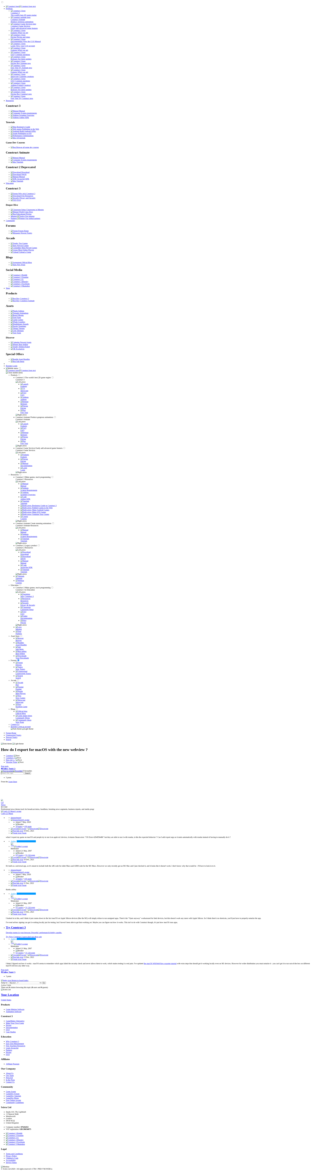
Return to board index (19, 980)
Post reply (5, 766)
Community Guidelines (15, 1102)
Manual (22, 111)
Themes (21, 328)
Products (9, 9)
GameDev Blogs (12, 1098)
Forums (14, 660)
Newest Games (22, 246)
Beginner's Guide (23, 127)
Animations (23, 313)
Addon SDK (24, 117)
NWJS (23, 174)
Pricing (8, 1025)
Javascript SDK (23, 179)
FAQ (19, 200)
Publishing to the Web (30, 129)
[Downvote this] (38, 829)
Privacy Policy (11, 1156)
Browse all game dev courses (27, 147)
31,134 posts (30, 855)
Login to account (24, 727)
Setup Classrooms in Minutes (32, 210)
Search (8, 740)
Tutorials (19, 162)
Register (9, 366)
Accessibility (11, 1160)
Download (25, 172)
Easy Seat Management (15, 1044)
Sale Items (20, 361)
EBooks (20, 315)
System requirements (28, 113)
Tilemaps (20, 331)
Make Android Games (40, 510)
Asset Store (15, 636)
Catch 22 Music (7, 814)
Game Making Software (15, 1009)
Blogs (13, 709)
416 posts (28, 826)
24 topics (19, 826)
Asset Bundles (24, 359)
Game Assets (11, 1092)
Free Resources (27, 196)
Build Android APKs (27, 131)
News (3, 805)
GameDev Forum (12, 1094)
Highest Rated (24, 347)
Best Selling (23, 345)
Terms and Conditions (14, 1154)
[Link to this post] (17, 831)
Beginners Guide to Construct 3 (44, 506)
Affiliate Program (12, 1064)
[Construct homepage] (21, 6)
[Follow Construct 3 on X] (17, 279)
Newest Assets (25, 342)
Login (15, 366)
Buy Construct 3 (22, 298)
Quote (23, 833)
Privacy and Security (27, 198)
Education (10, 183)
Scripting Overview (26, 115)
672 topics (20, 855)
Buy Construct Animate (25, 301)
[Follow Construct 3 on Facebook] (20, 284)
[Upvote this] (18, 829)
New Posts (20, 265)
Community (10, 221)
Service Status (11, 1163)
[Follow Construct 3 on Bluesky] (19, 282)
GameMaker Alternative (15, 1021)
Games (20, 320)
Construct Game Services (39, 448)
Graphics (21, 322)
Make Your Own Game (15, 1023)
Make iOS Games (39, 512)
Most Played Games (29, 248)
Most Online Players (26, 250)
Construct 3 (33, 377)
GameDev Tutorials (13, 1096)
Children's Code (12, 1158)
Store (8, 288)
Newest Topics (26, 233)
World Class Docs (26, 212)
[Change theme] (22, 729)
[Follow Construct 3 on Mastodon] (20, 286)
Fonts (18, 317)
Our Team (10, 1075)
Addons (21, 311)
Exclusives (20, 349)
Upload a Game (24, 252)
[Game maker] (21, 370)
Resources (10, 101)
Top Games (23, 243)
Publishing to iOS (24, 133)
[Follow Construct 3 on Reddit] (19, 275)
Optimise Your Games (40, 514)
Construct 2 (27, 545)
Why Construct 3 (12, 1041)
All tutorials (20, 138)
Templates (22, 326)
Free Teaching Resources (15, 1046)
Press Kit (9, 1078)
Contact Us (15, 724)
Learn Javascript (12, 1048)
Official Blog (26, 262)
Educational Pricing (23, 214)
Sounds (25, 324)
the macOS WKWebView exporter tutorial (160, 963)
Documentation (12, 1028)
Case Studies (11, 1032)
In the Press (10, 1080)
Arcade (14, 680)
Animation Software (13, 1012)
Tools (18, 333)
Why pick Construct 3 (26, 194)
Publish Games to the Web (42, 508)
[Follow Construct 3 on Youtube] (19, 277)
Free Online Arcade (13, 1100)
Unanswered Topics (13, 735)
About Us (9, 1073)
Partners (9, 1050)
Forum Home (23, 231)
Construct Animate (35, 417)
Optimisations (28, 136)
